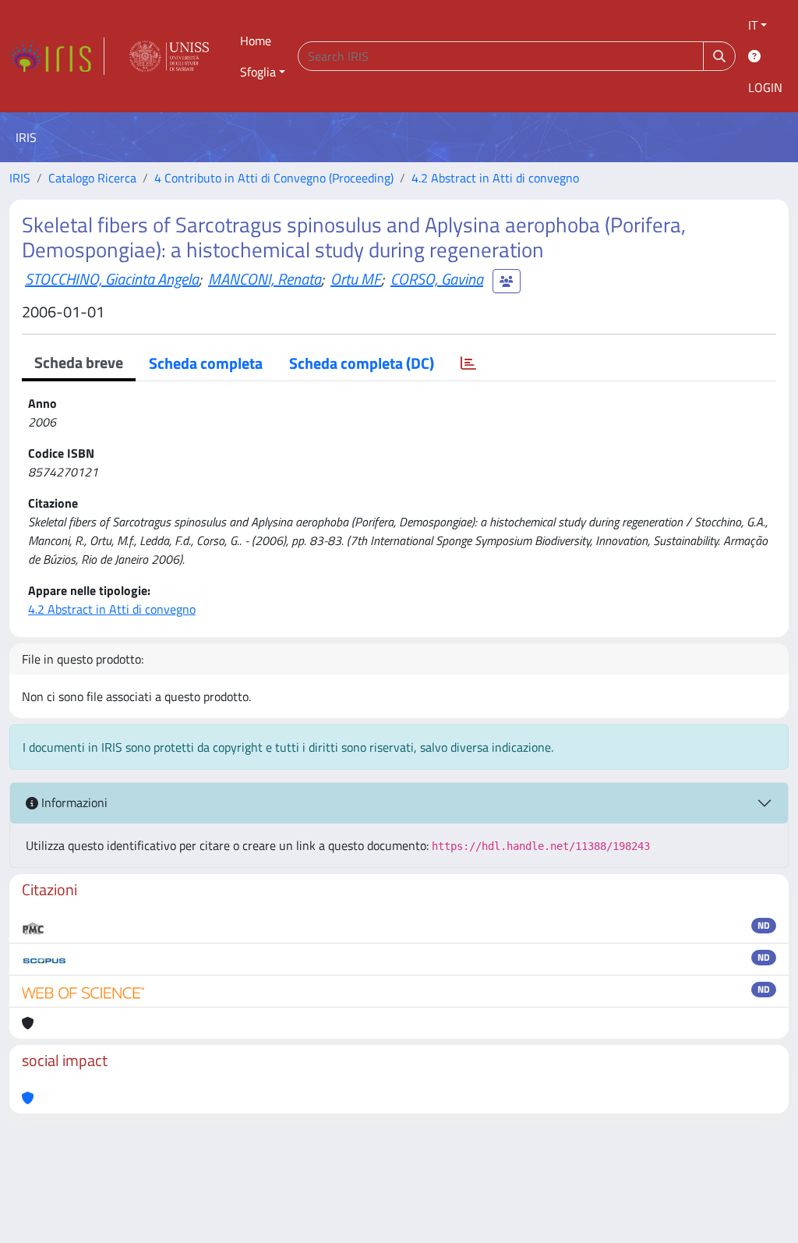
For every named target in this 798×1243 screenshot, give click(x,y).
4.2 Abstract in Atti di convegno (495, 177)
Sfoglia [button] (258, 71)
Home (255, 40)
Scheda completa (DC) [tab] (361, 363)
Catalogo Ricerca (92, 177)
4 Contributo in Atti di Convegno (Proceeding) (274, 177)
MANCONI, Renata (264, 279)
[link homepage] (56, 56)
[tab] (468, 363)
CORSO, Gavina (436, 279)
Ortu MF (355, 279)
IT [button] (752, 25)
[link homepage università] (169, 56)
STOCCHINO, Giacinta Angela (112, 279)
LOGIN (765, 87)
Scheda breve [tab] (78, 362)
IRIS (19, 177)
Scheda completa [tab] (206, 363)
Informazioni (73, 802)
